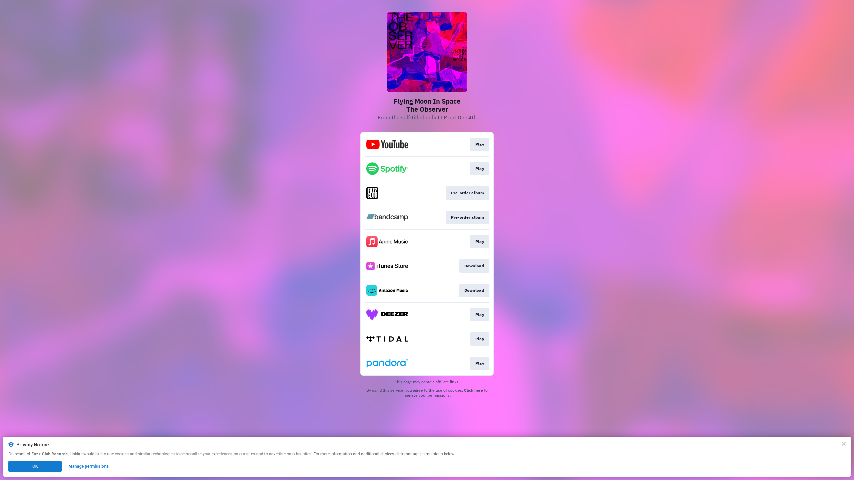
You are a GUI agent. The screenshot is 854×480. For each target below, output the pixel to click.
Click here (473, 390)
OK (35, 466)
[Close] (843, 443)
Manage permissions (88, 466)
